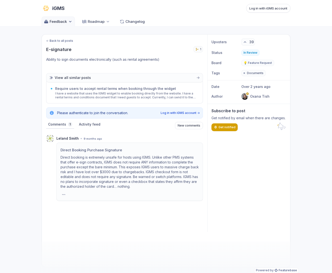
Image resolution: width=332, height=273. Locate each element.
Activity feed (89, 124)
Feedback (58, 21)
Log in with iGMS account (268, 8)
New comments (189, 125)
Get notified (227, 127)
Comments (59, 124)
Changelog (135, 21)
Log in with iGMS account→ (180, 113)
